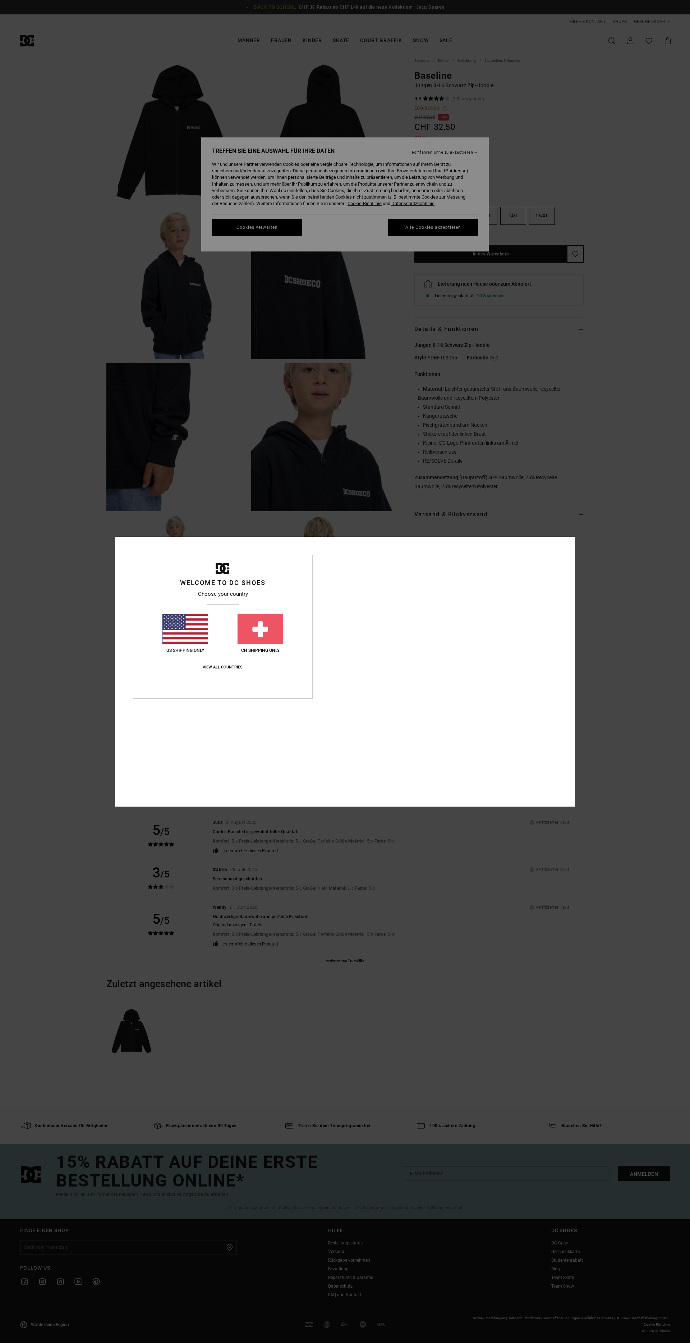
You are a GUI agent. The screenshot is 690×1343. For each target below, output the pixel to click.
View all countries (223, 667)
